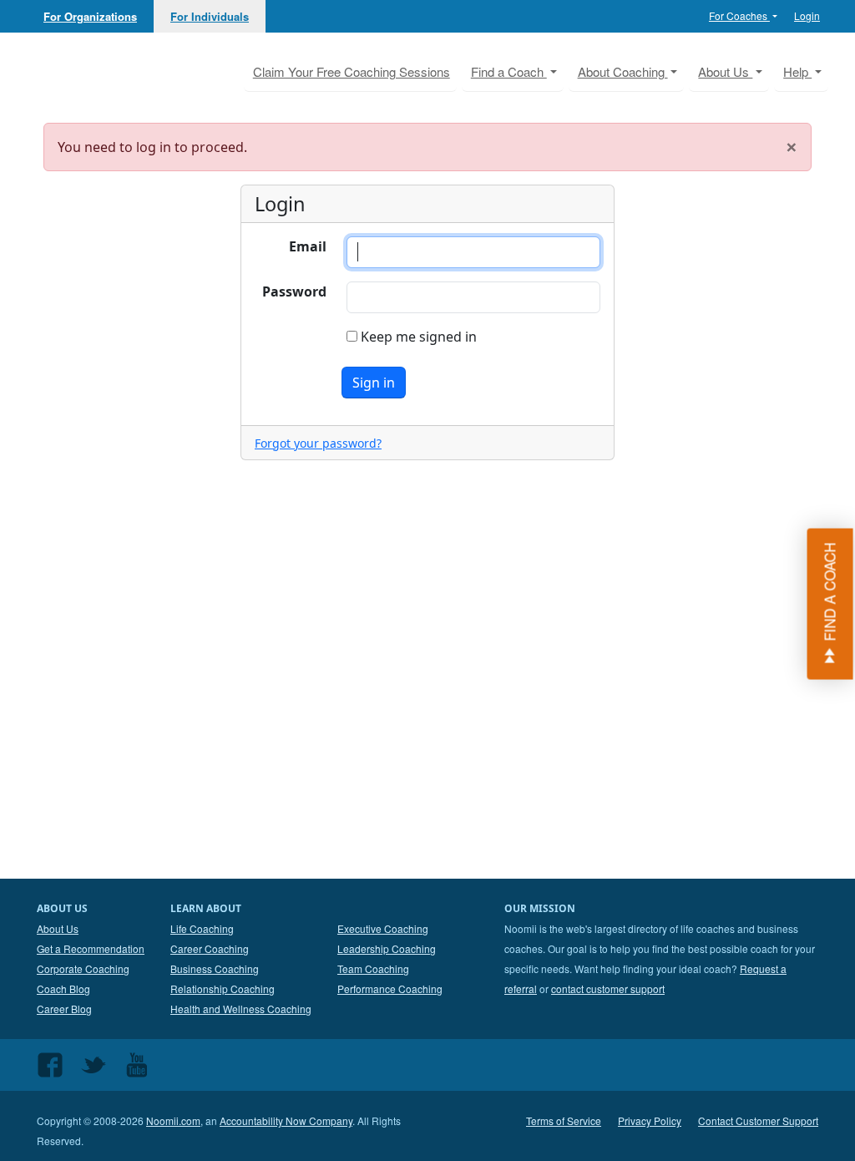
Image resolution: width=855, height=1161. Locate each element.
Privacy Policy (649, 1120)
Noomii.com (173, 1120)
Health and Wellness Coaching (240, 1008)
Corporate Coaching (83, 968)
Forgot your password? (318, 443)
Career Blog (64, 1008)
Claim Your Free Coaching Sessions (351, 71)
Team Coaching (373, 968)
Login (807, 15)
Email (307, 246)
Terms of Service (563, 1120)
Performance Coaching (390, 988)
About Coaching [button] (623, 71)
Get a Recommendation (90, 948)
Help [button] (797, 71)
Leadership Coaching (386, 948)
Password (294, 291)
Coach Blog (63, 988)
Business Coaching (214, 968)
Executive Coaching (382, 928)
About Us (57, 928)
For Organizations (90, 16)
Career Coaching (209, 948)
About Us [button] (725, 71)
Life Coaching (202, 928)
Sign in (373, 382)
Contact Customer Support (758, 1120)
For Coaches (739, 15)
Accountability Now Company (286, 1120)
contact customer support (608, 988)
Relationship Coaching (222, 988)
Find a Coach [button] (509, 71)
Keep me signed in (417, 336)
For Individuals (209, 16)
